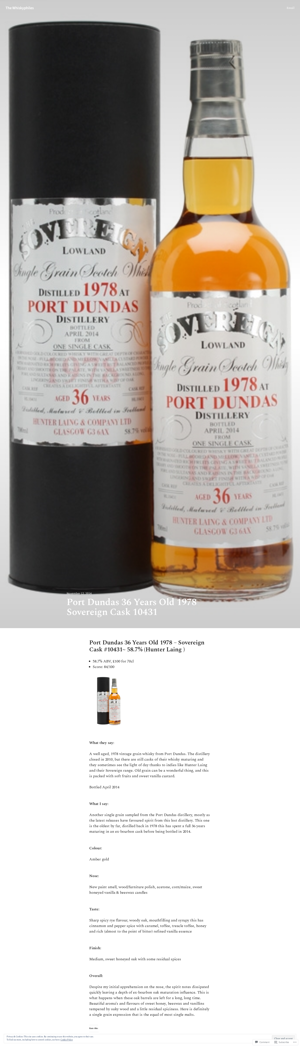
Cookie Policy (66, 1039)
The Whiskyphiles (20, 8)
